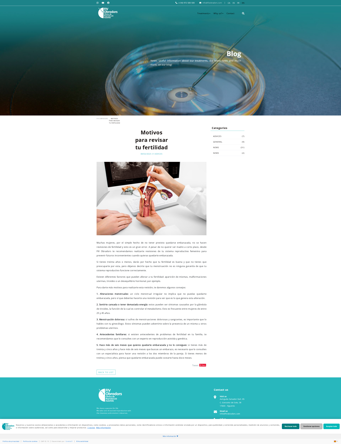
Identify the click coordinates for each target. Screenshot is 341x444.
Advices (159, 154)
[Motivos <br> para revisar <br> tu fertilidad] (151, 198)
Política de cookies (30, 441)
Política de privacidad (11, 441)
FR (238, 3)
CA (229, 3)
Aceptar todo (331, 426)
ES (234, 3)
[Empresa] (108, 13)
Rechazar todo (291, 426)
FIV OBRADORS (102, 118)
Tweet (195, 365)
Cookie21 (69, 441)
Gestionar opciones (311, 426)
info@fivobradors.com (212, 2)
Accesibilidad (83, 441)
